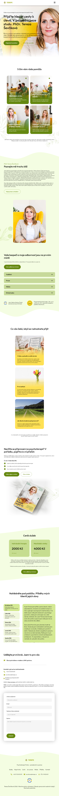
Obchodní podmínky (29, 788)
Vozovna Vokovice (29, 686)
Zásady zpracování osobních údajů (44, 786)
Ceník (23, 769)
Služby (11, 769)
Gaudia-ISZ (11, 283)
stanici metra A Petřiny (27, 685)
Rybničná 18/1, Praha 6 (29, 390)
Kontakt (47, 769)
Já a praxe (30, 769)
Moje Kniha (17, 769)
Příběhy (42, 769)
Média (36, 769)
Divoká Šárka (47, 686)
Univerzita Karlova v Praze (13, 276)
